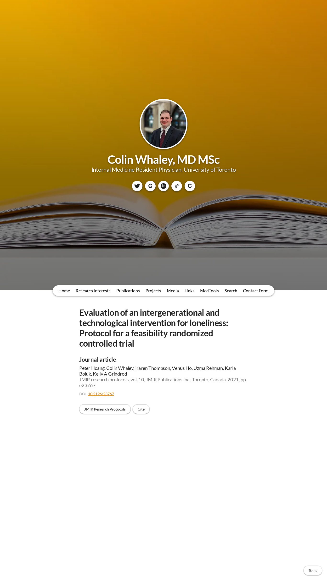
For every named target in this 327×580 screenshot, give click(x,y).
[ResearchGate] (176, 186)
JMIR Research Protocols (105, 409)
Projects (153, 290)
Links (189, 290)
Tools (313, 570)
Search (231, 290)
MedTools (209, 290)
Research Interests (93, 290)
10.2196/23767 (101, 393)
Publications (128, 290)
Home (64, 290)
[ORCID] (163, 186)
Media (173, 290)
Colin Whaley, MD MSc (163, 159)
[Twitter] (137, 186)
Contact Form (256, 290)
